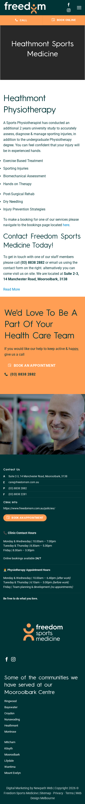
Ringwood (10, 701)
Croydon (9, 713)
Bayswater (10, 707)
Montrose (10, 731)
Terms (69, 793)
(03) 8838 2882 (17, 488)
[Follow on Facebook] (68, 5)
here (66, 225)
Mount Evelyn (12, 773)
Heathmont (11, 725)
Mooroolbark (12, 754)
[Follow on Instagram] (68, 10)
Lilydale (9, 760)
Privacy (58, 793)
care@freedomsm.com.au (23, 482)
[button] (79, 7)
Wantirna (9, 766)
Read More (11, 289)
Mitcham (9, 742)
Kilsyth (8, 748)
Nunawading (12, 719)
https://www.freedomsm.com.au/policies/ (29, 508)
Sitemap (45, 793)
